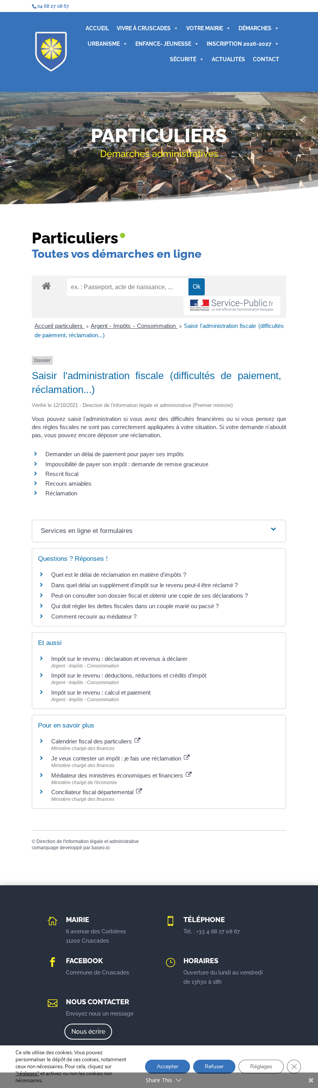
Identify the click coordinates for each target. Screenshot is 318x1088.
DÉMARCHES (254, 28)
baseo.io (101, 847)
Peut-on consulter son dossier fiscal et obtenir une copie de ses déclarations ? (149, 595)
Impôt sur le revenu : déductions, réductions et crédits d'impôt (128, 675)
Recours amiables (68, 483)
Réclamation (61, 493)
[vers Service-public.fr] (231, 305)
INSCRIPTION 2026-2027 (239, 44)
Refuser (214, 1066)
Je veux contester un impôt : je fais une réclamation (117, 758)
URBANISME (104, 44)
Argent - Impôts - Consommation (134, 325)
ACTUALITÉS (228, 59)
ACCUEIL (97, 28)
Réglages (261, 1066)
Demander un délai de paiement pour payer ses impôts (115, 454)
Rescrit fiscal (61, 474)
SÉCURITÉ (183, 59)
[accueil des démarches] (46, 285)
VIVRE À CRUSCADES (144, 28)
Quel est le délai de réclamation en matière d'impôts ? (118, 574)
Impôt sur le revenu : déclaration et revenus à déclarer (119, 658)
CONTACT (266, 59)
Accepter (167, 1066)
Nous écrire (88, 1031)
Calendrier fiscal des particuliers (92, 741)
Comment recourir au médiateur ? (94, 616)
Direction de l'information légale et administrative (87, 841)
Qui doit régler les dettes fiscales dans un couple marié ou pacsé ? (135, 606)
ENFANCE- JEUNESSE (163, 44)
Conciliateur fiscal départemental (93, 792)
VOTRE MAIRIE (204, 28)
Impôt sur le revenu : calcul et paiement (100, 692)
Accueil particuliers (60, 325)
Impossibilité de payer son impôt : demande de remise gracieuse (126, 464)
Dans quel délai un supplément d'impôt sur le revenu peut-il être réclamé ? (144, 585)
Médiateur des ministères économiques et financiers (118, 775)
